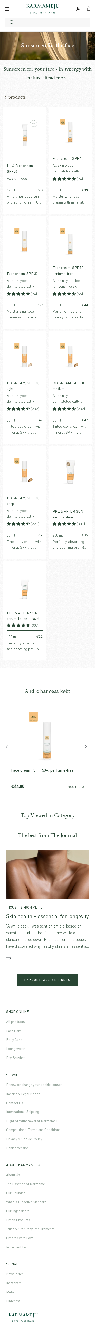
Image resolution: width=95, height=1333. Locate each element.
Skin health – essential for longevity (47, 916)
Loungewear (15, 1048)
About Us (13, 1175)
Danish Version (17, 1148)
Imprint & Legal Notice (23, 1094)
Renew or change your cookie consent (35, 1084)
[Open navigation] (7, 8)
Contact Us (14, 1103)
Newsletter (14, 1274)
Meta (10, 1292)
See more (76, 786)
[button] (65, 178)
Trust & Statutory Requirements (30, 1229)
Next (86, 747)
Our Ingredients (17, 1211)
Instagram (14, 1283)
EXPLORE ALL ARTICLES (47, 980)
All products (15, 1021)
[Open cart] (88, 8)
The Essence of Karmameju (26, 1184)
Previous (8, 747)
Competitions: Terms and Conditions (33, 1130)
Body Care (14, 1039)
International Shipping (22, 1111)
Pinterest (13, 1301)
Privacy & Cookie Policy (24, 1139)
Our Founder (15, 1193)
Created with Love (19, 1238)
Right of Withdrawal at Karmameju (32, 1121)
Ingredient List (17, 1247)
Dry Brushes (15, 1058)
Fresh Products (18, 1220)
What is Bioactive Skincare (26, 1202)
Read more (56, 77)
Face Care (14, 1031)
